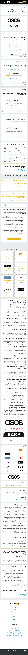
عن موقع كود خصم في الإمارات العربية (14, 634)
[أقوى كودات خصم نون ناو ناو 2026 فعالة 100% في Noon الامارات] (7, 471)
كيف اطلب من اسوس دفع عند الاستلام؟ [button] (17, 190)
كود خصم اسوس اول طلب (10, 160)
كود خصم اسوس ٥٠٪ (11, 157)
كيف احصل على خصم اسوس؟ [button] (20, 183)
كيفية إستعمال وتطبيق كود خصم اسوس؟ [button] (17, 201)
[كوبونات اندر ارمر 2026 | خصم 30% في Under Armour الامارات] (20, 466)
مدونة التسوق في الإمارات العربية (14, 630)
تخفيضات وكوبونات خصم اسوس (16, 216)
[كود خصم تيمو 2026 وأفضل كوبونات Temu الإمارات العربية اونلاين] (21, 254)
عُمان (14, 616)
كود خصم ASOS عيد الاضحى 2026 (10, 154)
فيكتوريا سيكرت (7, 258)
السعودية (14, 609)
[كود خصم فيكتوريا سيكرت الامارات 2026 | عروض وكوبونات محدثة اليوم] (7, 254)
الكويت (14, 613)
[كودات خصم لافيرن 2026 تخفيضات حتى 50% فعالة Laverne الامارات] (21, 289)
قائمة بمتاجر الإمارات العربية (14, 627)
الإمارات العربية (14, 611)
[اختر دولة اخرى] (8, 2)
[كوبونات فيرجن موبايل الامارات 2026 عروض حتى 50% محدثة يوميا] (21, 277)
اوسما (7, 282)
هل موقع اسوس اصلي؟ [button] (21, 187)
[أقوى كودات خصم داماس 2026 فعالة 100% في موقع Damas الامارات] (7, 289)
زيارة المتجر (14, 239)
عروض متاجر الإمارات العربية (14, 628)
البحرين (14, 614)
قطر (14, 618)
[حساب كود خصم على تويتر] (12, 641)
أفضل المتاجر (23, 446)
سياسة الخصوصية (14, 652)
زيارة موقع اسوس (14, 51)
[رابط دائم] (25, 54)
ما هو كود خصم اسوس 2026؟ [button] (19, 180)
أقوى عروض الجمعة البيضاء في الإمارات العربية (14, 635)
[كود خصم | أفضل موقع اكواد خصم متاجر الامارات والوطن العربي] (24, 7)
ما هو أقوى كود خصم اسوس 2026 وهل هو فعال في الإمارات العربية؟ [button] (15, 196)
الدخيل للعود (7, 270)
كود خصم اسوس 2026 (11, 150)
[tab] (14, 180)
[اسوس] (14, 477)
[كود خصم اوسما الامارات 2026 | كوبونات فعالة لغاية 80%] (7, 277)
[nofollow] (14, 24)
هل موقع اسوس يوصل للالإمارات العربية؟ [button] (17, 193)
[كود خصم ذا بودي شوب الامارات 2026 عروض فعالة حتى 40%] (21, 266)
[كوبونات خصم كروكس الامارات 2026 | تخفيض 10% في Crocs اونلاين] (20, 471)
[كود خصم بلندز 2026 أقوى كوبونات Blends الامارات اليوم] (7, 466)
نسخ (7, 46)
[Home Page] (22, 2)
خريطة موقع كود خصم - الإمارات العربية (14, 632)
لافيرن (21, 294)
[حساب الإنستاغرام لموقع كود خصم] (15, 641)
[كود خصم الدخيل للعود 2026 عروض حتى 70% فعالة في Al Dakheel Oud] (7, 266)
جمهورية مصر (14, 619)
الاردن (14, 621)
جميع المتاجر (20, 7)
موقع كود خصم (11, 545)
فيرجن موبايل (21, 282)
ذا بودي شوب (20, 270)
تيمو (20, 258)
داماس (7, 294)
